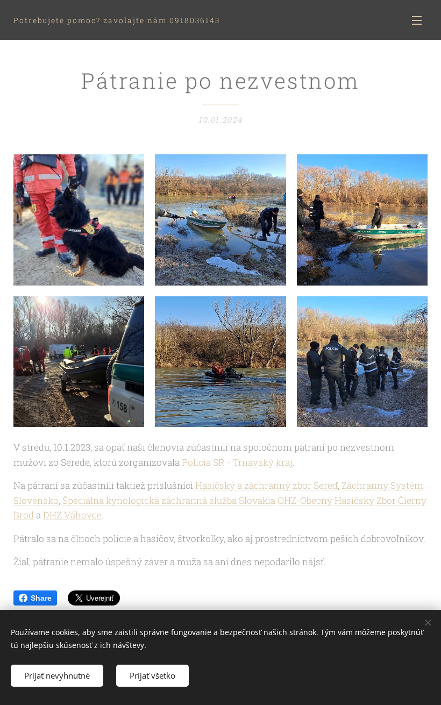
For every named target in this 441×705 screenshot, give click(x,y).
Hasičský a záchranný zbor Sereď (266, 485)
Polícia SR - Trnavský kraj (237, 462)
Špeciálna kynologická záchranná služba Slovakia (168, 500)
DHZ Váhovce (72, 515)
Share (41, 598)
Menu (417, 20)
